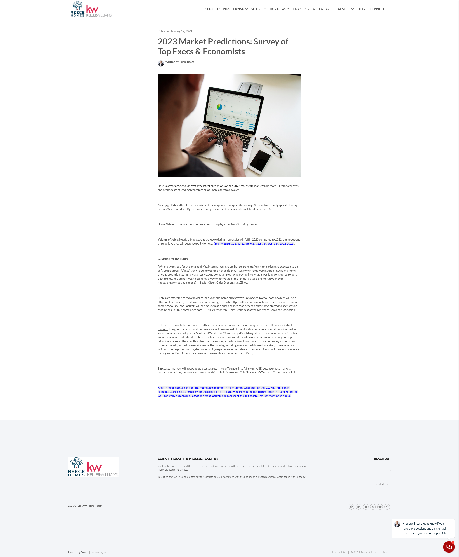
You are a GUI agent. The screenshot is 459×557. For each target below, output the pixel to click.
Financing (301, 9)
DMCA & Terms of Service (364, 552)
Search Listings (217, 9)
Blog (361, 9)
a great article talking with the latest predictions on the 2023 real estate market (214, 185)
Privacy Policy (339, 552)
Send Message (383, 484)
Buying (238, 9)
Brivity (84, 552)
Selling (257, 9)
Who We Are (321, 9)
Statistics (342, 9)
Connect (377, 9)
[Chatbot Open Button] (449, 547)
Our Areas (278, 9)
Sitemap (386, 552)
